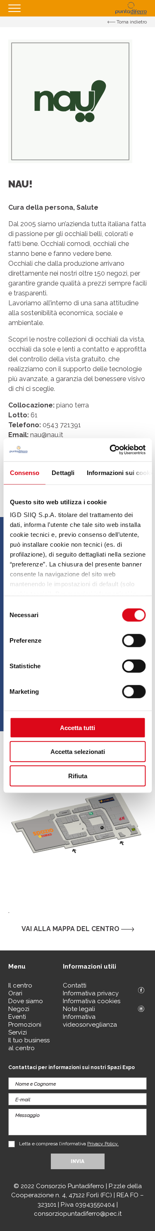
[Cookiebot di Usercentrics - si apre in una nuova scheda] (110, 450)
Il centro (20, 985)
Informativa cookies (91, 1001)
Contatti (74, 985)
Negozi (18, 1009)
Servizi (17, 1032)
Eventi (17, 1016)
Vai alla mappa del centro (71, 929)
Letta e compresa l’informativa (69, 1144)
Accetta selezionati (77, 751)
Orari (15, 993)
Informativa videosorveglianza (90, 1020)
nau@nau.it (46, 435)
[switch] (133, 640)
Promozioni (24, 1024)
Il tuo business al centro (29, 1044)
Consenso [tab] (24, 472)
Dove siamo (25, 1001)
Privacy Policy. (103, 1144)
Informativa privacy (91, 993)
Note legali (79, 1009)
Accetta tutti (77, 727)
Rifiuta (77, 775)
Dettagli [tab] (63, 472)
